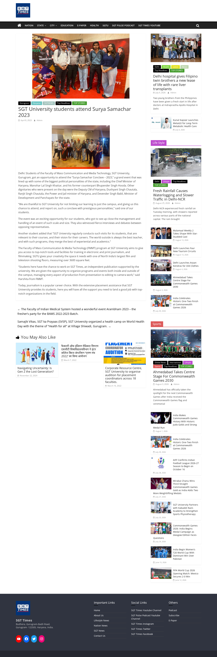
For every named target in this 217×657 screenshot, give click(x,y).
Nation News (101, 625)
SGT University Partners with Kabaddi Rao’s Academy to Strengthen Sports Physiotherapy (185, 509)
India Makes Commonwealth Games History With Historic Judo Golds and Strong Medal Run (175, 421)
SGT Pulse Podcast (123, 25)
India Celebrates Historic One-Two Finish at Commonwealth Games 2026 (185, 303)
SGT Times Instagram (142, 623)
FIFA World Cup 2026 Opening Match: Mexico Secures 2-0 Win (185, 573)
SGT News (99, 630)
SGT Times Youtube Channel (146, 610)
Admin (39, 120)
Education (67, 25)
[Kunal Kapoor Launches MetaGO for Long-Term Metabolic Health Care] (161, 118)
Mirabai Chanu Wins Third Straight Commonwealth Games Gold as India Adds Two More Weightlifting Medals (175, 487)
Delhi (157, 66)
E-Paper (81, 25)
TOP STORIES (79, 103)
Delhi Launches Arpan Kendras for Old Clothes (186, 264)
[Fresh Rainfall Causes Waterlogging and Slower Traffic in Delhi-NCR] (176, 149)
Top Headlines (63, 103)
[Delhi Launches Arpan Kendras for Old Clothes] (161, 261)
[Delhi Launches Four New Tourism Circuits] (161, 246)
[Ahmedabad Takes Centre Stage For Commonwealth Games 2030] (161, 275)
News (184, 66)
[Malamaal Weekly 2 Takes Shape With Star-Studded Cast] (161, 229)
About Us (99, 615)
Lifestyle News (101, 620)
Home (97, 610)
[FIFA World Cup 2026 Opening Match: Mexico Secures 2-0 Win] (161, 568)
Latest (175, 66)
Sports (157, 366)
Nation (29, 25)
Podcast (173, 610)
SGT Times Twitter (140, 628)
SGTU (105, 25)
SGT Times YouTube (149, 25)
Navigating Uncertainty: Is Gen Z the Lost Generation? (35, 369)
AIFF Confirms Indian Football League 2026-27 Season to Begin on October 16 (186, 464)
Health (94, 25)
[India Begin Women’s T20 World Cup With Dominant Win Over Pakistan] (161, 548)
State (40, 25)
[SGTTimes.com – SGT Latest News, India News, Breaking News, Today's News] (19, 25)
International (175, 362)
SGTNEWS (48, 103)
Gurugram (24, 103)
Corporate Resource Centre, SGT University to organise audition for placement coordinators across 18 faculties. (123, 375)
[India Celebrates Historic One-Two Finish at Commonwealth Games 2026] (161, 296)
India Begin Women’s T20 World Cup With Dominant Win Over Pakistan (184, 554)
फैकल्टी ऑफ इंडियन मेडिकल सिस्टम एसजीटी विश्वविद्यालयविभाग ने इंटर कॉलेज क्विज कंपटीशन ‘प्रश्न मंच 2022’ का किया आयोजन (79, 351)
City (52, 25)
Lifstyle (166, 181)
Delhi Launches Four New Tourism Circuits (184, 250)
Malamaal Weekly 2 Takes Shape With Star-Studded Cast (185, 233)
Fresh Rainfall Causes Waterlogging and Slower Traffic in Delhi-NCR (173, 194)
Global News (160, 362)
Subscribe (174, 615)
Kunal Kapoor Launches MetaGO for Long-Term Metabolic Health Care (185, 123)
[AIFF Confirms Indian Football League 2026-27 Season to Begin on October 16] (161, 458)
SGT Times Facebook (142, 634)
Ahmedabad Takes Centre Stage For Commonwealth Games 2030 (185, 282)
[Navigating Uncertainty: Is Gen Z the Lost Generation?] (37, 344)
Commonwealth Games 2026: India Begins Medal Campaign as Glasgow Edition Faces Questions (175, 531)
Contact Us (99, 635)
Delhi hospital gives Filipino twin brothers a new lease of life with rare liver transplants (175, 82)
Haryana (37, 103)
